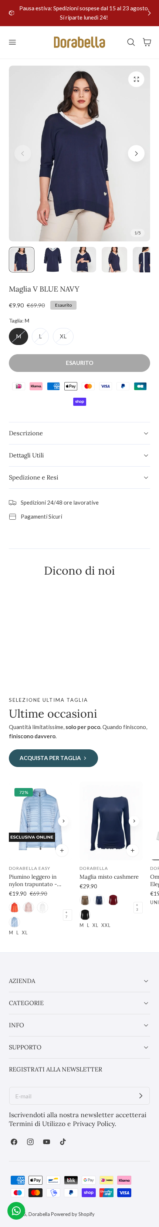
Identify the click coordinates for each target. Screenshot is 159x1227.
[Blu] (99, 900)
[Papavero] (14, 907)
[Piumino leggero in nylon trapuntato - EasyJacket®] (40, 821)
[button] (12, 42)
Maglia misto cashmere (109, 876)
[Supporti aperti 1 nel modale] (136, 79)
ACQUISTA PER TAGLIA (50, 757)
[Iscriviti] (141, 1096)
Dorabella (39, 1214)
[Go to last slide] (9, 13)
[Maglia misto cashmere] (111, 821)
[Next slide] (149, 13)
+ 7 (66, 914)
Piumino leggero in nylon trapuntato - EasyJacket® (33, 880)
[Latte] (42, 907)
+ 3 (137, 907)
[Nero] (85, 914)
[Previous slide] (22, 153)
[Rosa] (28, 907)
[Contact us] (16, 1211)
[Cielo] (14, 922)
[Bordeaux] (113, 900)
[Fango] (85, 900)
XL (67, 338)
